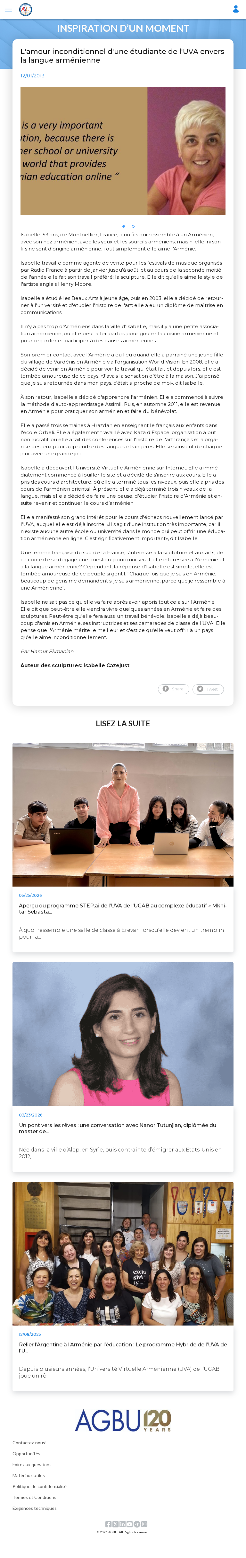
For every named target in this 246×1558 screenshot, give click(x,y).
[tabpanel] (123, 151)
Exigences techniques (34, 1508)
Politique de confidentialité (39, 1486)
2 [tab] (135, 228)
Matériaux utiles (28, 1475)
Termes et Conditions (34, 1497)
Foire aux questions (32, 1464)
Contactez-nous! (29, 1442)
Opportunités (26, 1453)
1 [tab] (125, 228)
